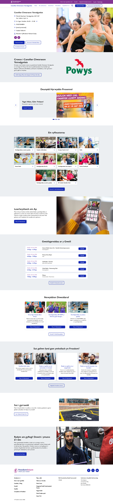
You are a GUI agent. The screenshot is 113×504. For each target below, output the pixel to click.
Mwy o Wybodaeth (20, 221)
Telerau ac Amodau (41, 480)
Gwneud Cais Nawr (20, 454)
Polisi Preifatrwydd (40, 493)
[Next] (97, 105)
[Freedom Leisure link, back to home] (16, 2)
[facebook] (18, 37)
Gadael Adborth (20, 30)
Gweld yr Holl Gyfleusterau (56, 189)
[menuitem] (66, 2)
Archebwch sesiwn (20, 46)
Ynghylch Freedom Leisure (56, 385)
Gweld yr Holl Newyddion (56, 334)
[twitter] (15, 37)
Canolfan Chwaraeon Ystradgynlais (21, 6)
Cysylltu (16, 489)
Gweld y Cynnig (27, 108)
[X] (93, 470)
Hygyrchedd (39, 490)
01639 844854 (20, 24)
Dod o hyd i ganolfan (19, 480)
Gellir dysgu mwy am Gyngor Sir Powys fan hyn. (28, 74)
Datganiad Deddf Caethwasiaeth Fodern (44, 487)
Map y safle (39, 478)
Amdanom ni (17, 478)
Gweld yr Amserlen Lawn (56, 282)
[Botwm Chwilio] (72, 5)
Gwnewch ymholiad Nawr (94, 5)
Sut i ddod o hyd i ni (22, 18)
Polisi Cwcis (39, 483)
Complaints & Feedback (19, 491)
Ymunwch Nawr (80, 5)
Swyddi (16, 486)
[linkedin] (97, 470)
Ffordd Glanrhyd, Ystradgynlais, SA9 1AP (27, 16)
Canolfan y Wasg (18, 483)
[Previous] (15, 105)
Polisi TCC (38, 496)
